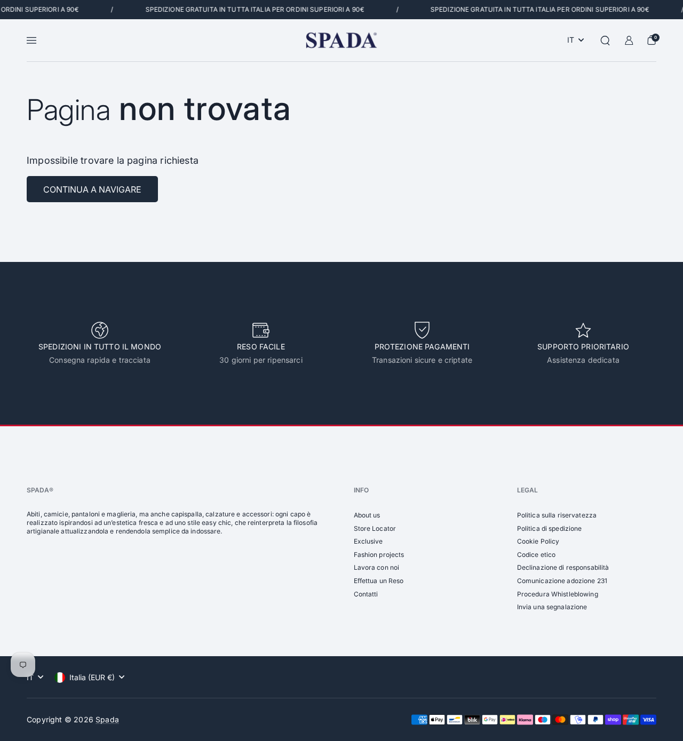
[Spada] (341, 40)
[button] (605, 40)
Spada (107, 719)
